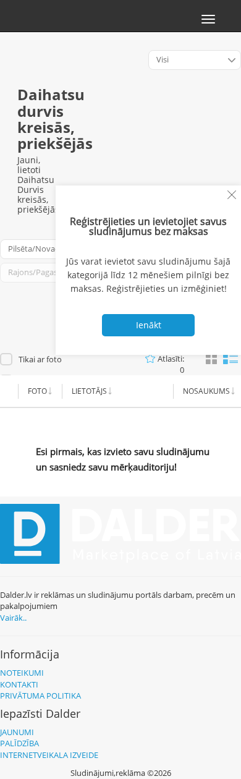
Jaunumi (17, 732)
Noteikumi (22, 672)
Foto (37, 391)
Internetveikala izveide (49, 754)
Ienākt (148, 325)
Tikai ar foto (40, 359)
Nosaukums (206, 391)
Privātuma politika (40, 695)
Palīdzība (19, 743)
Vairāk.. (13, 617)
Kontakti (19, 684)
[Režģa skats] (211, 359)
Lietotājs (89, 391)
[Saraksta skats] (230, 357)
